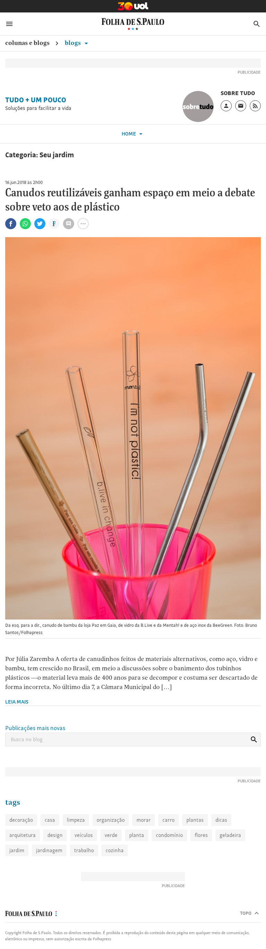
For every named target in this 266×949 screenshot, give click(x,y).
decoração (21, 820)
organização (111, 820)
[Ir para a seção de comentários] (68, 223)
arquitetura (22, 835)
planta (136, 835)
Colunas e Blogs (27, 43)
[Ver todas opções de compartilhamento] (54, 224)
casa (50, 820)
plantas (195, 820)
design (55, 835)
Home (129, 133)
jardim (16, 850)
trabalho (84, 850)
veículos (83, 835)
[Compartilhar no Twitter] (39, 223)
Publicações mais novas (35, 728)
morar (143, 820)
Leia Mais (16, 701)
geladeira (230, 835)
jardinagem (49, 850)
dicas (221, 820)
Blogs (73, 43)
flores (201, 835)
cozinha (115, 850)
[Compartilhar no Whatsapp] (25, 223)
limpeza (76, 820)
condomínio (169, 835)
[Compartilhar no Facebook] (10, 223)
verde (111, 835)
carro (168, 820)
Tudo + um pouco (35, 100)
